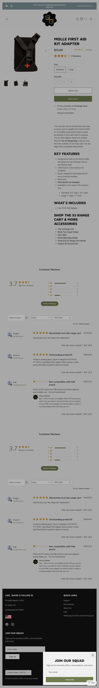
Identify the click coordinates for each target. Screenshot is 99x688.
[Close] (93, 655)
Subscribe (69, 679)
